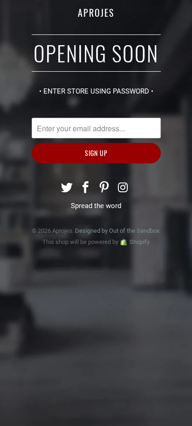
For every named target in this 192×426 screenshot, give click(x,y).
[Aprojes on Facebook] (86, 188)
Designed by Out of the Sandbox (117, 230)
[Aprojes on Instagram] (123, 188)
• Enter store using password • (96, 91)
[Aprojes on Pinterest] (104, 188)
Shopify (140, 241)
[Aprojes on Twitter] (67, 188)
